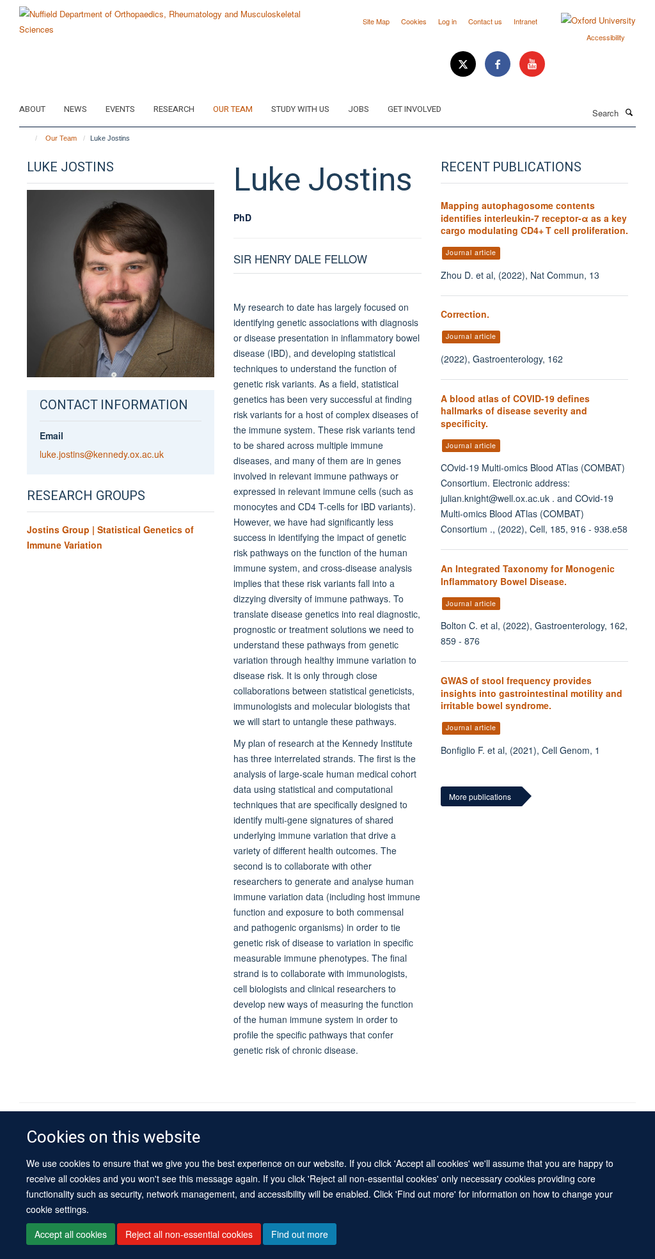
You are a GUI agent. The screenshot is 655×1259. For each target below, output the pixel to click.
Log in (447, 21)
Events (120, 109)
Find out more (299, 1234)
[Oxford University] (589, 20)
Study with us (300, 109)
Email (51, 435)
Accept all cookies (71, 1234)
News (75, 109)
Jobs (358, 109)
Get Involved (414, 109)
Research (174, 109)
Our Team (233, 109)
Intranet (525, 21)
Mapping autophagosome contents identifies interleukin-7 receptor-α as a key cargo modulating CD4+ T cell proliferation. (534, 218)
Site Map (376, 21)
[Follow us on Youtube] (532, 64)
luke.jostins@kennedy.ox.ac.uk (102, 454)
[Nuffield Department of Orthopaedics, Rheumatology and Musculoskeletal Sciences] (168, 17)
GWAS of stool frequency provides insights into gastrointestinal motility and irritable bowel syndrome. (531, 693)
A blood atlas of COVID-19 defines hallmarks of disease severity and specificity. (515, 411)
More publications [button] (480, 796)
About (32, 109)
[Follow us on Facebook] (499, 64)
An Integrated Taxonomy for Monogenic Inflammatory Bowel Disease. (528, 575)
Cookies (414, 21)
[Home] (30, 138)
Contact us (485, 21)
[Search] (629, 112)
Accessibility (606, 37)
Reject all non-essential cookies (189, 1234)
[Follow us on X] (464, 64)
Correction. (465, 314)
